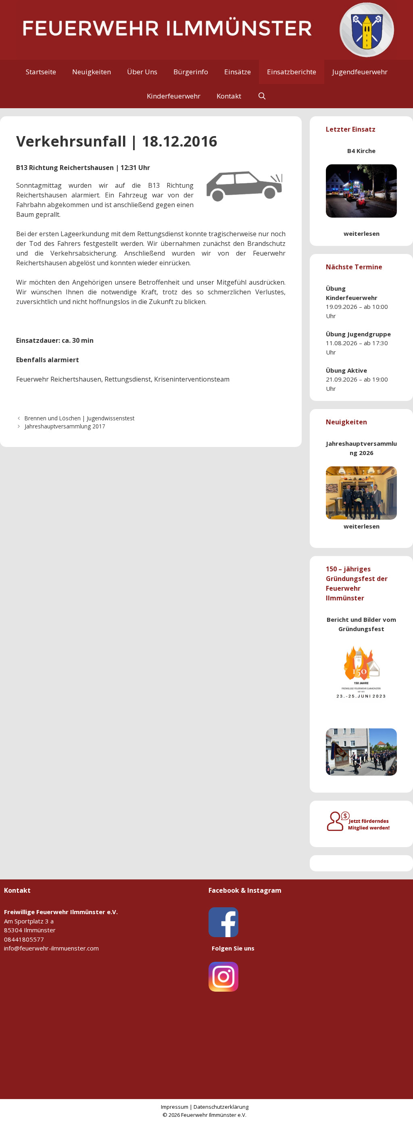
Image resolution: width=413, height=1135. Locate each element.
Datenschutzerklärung (221, 1106)
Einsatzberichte (291, 71)
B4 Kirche (361, 151)
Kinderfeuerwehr (173, 96)
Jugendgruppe (369, 334)
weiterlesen (362, 233)
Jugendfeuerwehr (360, 71)
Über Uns (142, 71)
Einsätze (237, 71)
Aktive (357, 370)
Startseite (41, 71)
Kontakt (229, 96)
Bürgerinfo (190, 71)
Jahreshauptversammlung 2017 (65, 426)
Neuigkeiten (91, 71)
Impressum (174, 1106)
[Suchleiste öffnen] (261, 96)
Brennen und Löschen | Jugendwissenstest (79, 418)
